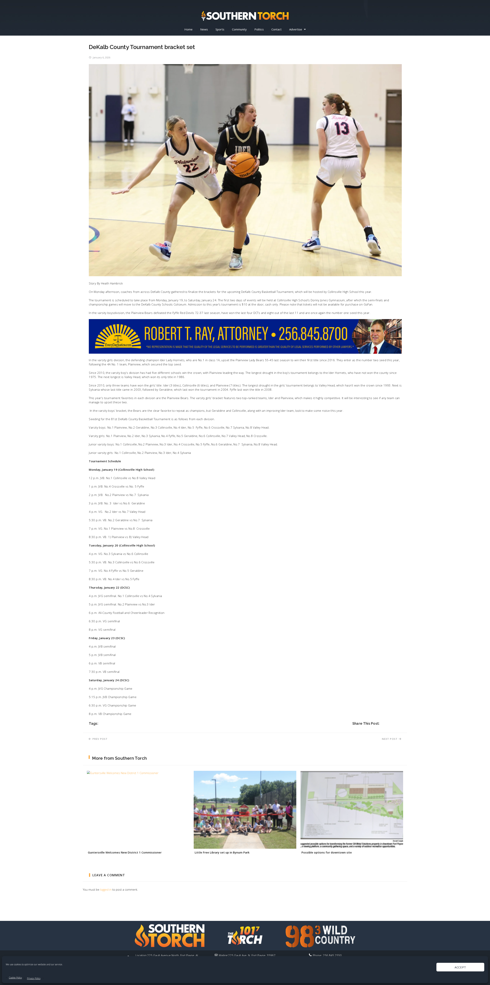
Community (239, 29)
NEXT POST (389, 739)
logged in (106, 889)
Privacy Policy (34, 978)
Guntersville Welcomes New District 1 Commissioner (125, 852)
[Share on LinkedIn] (399, 723)
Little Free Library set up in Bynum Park (222, 852)
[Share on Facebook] (383, 723)
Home (188, 29)
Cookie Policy (15, 977)
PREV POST (99, 739)
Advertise (295, 29)
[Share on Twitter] (388, 723)
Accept (460, 967)
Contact (276, 29)
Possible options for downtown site (326, 852)
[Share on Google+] (393, 723)
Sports (220, 29)
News (204, 29)
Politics (259, 29)
